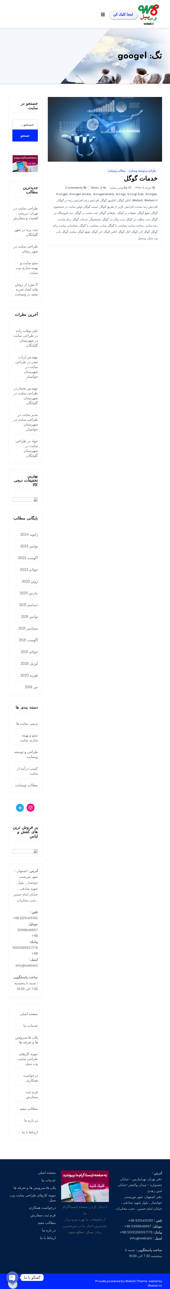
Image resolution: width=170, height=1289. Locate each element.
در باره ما (31, 1120)
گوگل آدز (144, 232)
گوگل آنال (132, 232)
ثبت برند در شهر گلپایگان (26, 232)
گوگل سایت (77, 232)
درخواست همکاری (30, 1078)
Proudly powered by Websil (115, 1281)
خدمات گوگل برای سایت (73, 219)
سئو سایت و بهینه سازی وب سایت (27, 267)
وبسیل (142, 238)
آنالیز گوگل (124, 200)
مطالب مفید (29, 1108)
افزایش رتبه (91, 200)
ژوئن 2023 (30, 581)
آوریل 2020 (29, 663)
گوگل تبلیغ (91, 232)
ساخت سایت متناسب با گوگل (126, 225)
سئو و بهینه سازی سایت (29, 738)
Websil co (155, 1285)
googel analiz (80, 194)
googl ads (135, 194)
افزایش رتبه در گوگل (70, 200)
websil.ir (151, 200)
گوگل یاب (62, 232)
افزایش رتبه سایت (146, 207)
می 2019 (31, 687)
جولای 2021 (29, 651)
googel (62, 194)
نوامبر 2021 (29, 616)
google (151, 194)
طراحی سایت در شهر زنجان (26, 249)
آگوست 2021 (28, 640)
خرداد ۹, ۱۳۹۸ (143, 188)
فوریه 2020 (29, 675)
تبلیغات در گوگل (126, 213)
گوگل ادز (104, 232)
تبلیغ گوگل (143, 213)
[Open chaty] (12, 1277)
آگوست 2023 (28, 557)
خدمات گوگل (141, 179)
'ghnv (94, 188)
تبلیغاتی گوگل (107, 213)
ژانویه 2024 (29, 534)
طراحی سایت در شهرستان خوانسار (26, 369)
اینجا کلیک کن (123, 14)
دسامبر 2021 (28, 604)
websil (137, 200)
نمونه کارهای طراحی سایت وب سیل (28, 1058)
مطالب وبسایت (116, 171)
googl (121, 194)
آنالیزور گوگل (108, 200)
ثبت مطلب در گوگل (138, 219)
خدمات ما (30, 1025)
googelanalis (103, 194)
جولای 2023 (29, 569)
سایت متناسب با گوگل (92, 225)
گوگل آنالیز (117, 232)
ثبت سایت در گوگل (86, 213)
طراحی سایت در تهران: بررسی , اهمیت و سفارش (25, 213)
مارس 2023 (28, 593)
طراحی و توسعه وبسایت (142, 171)
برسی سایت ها (27, 723)
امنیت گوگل (91, 207)
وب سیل (152, 238)
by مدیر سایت (118, 188)
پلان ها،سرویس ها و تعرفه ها (26, 1040)
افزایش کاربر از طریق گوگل (117, 207)
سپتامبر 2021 (28, 628)
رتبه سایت (151, 225)
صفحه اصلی (29, 1013)
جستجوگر (95, 219)
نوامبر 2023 (29, 546)
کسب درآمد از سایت (27, 771)
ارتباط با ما (30, 1132)
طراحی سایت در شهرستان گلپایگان (26, 340)
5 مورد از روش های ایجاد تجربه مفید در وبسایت (26, 289)
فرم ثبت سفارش (31, 1094)
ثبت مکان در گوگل (113, 219)
